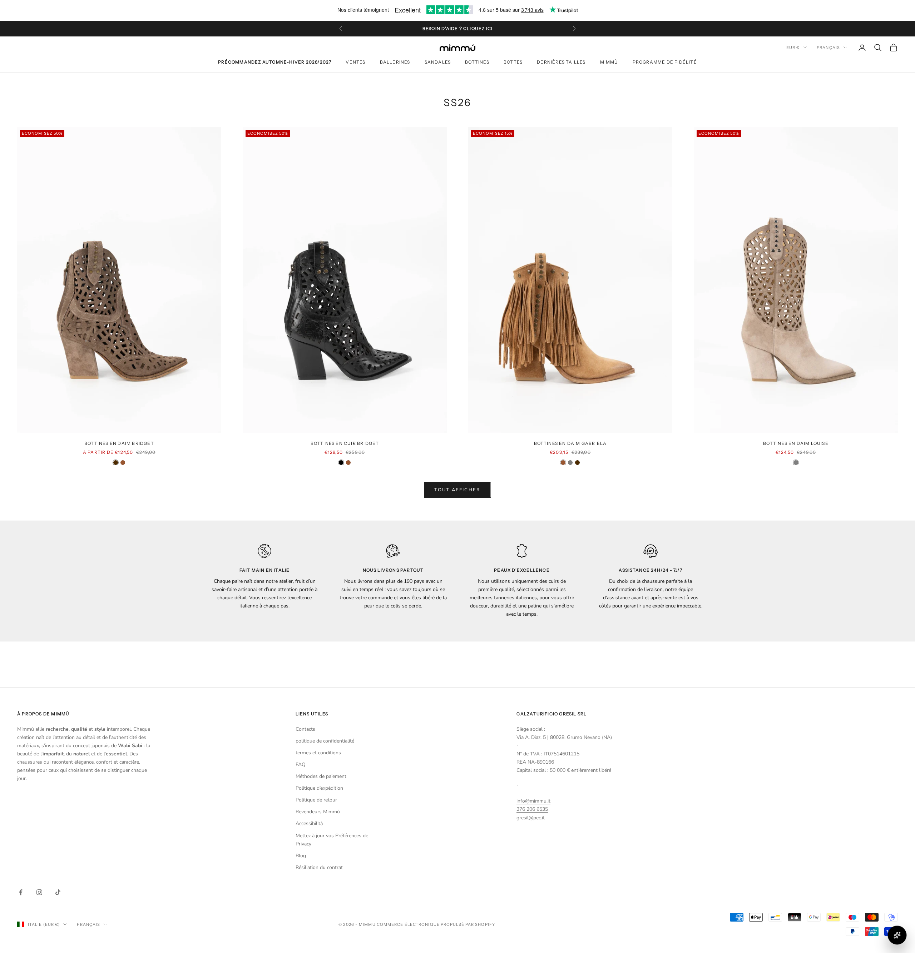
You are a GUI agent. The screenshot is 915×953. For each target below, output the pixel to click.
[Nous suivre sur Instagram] (39, 892)
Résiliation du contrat (319, 867)
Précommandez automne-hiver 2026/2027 (274, 62)
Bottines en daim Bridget (119, 443)
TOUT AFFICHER (457, 490)
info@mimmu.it (533, 801)
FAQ (301, 764)
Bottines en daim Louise (796, 443)
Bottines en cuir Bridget (345, 443)
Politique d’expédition (319, 788)
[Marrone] (122, 462)
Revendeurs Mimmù (318, 811)
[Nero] (341, 462)
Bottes (513, 62)
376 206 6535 (532, 809)
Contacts (305, 729)
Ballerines (395, 62)
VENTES (355, 62)
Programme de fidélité (665, 62)
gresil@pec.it (530, 817)
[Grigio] (570, 462)
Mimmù (609, 62)
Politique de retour (316, 799)
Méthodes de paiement (321, 776)
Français (828, 47)
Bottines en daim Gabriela (570, 443)
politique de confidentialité (325, 741)
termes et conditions (318, 752)
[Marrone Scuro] (115, 462)
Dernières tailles (561, 62)
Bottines (477, 62)
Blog (301, 855)
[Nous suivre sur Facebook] (20, 892)
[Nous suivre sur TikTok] (57, 892)
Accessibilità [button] (309, 823)
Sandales (438, 62)
